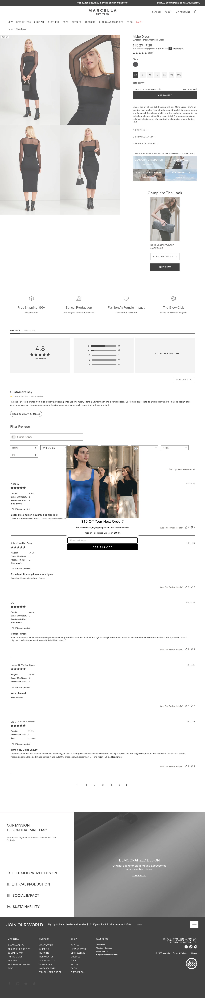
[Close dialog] (135, 448)
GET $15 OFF (102, 547)
